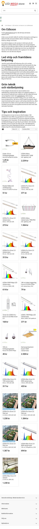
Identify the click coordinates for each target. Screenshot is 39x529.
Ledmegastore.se (10, 33)
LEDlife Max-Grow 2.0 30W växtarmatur (28, 381)
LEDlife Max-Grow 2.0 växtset (9, 478)
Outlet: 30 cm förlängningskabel (10, 156)
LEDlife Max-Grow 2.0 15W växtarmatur (9, 381)
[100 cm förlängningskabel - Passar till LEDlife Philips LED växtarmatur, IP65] (10, 336)
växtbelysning (21, 96)
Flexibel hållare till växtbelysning (10, 189)
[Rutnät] (3, 129)
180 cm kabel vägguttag (28, 284)
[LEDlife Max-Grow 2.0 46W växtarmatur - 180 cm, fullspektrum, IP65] (28, 433)
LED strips (8, 68)
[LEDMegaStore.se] (13, 3)
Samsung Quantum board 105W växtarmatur (28, 350)
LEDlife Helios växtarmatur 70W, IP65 (28, 221)
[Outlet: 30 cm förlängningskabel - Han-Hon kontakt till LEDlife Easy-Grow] (10, 143)
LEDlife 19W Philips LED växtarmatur (28, 317)
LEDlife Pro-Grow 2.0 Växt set (9, 414)
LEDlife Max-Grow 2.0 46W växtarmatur (28, 445)
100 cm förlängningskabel (9, 349)
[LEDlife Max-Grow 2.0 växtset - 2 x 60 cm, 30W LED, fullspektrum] (10, 465)
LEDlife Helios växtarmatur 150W (28, 157)
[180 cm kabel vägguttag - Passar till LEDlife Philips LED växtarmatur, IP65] (28, 272)
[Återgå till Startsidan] (2, 25)
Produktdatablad (32, 331)
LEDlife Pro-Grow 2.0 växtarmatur (28, 188)
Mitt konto (5, 508)
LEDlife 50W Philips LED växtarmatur (10, 286)
